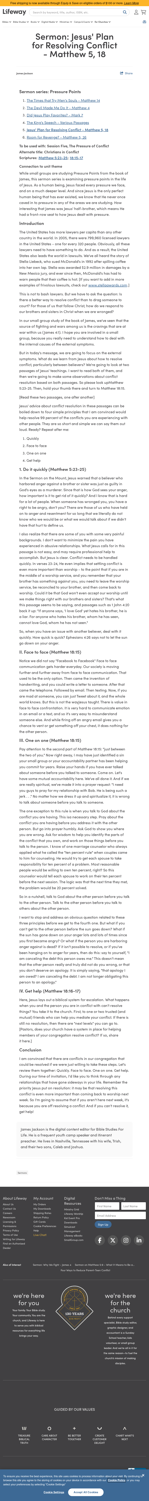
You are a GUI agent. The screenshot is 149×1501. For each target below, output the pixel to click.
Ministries (64, 21)
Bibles (5, 21)
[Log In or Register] (136, 12)
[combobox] (79, 12)
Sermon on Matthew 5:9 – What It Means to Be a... (104, 1264)
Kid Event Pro (72, 1218)
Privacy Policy (11, 1230)
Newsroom (9, 1217)
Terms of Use (10, 1235)
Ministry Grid (71, 1209)
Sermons (22, 1172)
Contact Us (9, 1208)
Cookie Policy (116, 1480)
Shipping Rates (42, 1213)
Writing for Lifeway (14, 1239)
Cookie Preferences (44, 1226)
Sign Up (103, 1224)
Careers (7, 1213)
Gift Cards (39, 1221)
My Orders (39, 1204)
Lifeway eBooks (73, 1235)
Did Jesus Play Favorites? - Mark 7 (55, 114)
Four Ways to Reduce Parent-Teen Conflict (85, 1270)
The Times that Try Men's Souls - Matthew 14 (63, 100)
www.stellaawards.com (107, 284)
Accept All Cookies (86, 1492)
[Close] (143, 1475)
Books (34, 21)
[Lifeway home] (14, 12)
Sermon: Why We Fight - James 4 (52, 1264)
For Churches (101, 21)
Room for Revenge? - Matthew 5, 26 (56, 137)
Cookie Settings (54, 1492)
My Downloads (42, 1208)
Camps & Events (82, 21)
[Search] (124, 12)
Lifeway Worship (73, 1213)
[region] (74, 1485)
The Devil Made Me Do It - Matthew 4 (58, 107)
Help (36, 1230)
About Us (8, 1204)
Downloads (70, 1222)
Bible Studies (19, 21)
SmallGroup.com (73, 1240)
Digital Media (48, 21)
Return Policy (41, 1217)
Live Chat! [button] (40, 1235)
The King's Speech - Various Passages (58, 122)
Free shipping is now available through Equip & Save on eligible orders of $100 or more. (74, 3)
